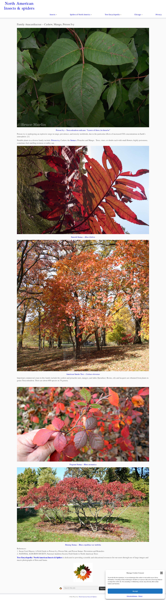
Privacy (140, 596)
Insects (53, 14)
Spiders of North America (80, 14)
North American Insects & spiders (19, 6)
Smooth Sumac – (83, 237)
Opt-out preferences (132, 596)
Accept (135, 591)
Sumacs (73, 140)
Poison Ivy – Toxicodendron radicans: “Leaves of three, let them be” (83, 130)
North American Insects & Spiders (48, 557)
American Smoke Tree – (83, 374)
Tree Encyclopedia (112, 14)
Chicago (137, 14)
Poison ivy (55, 140)
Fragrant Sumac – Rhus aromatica (83, 464)
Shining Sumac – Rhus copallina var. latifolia (83, 544)
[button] (161, 573)
